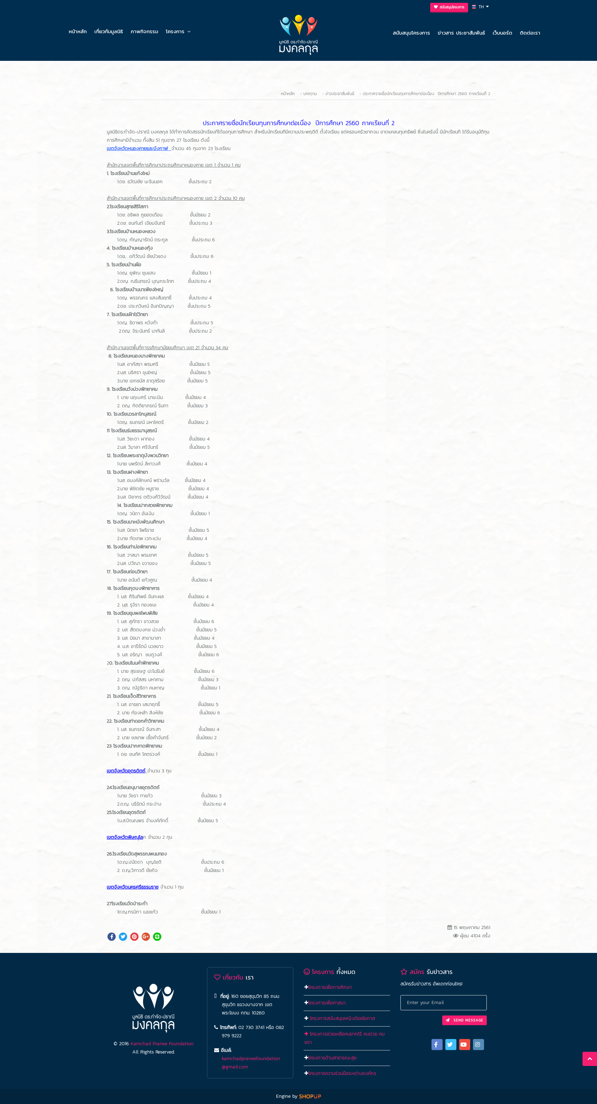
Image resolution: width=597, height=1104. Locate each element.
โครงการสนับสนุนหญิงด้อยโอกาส (342, 1018)
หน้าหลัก (78, 31)
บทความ (310, 94)
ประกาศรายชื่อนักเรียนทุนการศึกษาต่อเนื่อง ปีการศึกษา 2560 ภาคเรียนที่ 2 (426, 94)
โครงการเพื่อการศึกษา (330, 987)
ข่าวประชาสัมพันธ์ (339, 94)
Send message (467, 1020)
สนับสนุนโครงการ (411, 33)
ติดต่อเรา (530, 33)
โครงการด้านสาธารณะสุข (332, 1057)
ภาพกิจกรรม (144, 31)
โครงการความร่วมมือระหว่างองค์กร (342, 1073)
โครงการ (175, 31)
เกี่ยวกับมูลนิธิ (108, 31)
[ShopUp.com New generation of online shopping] (310, 1096)
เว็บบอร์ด (502, 33)
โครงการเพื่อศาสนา (326, 1002)
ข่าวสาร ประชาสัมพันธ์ (461, 33)
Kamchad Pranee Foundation (162, 1043)
